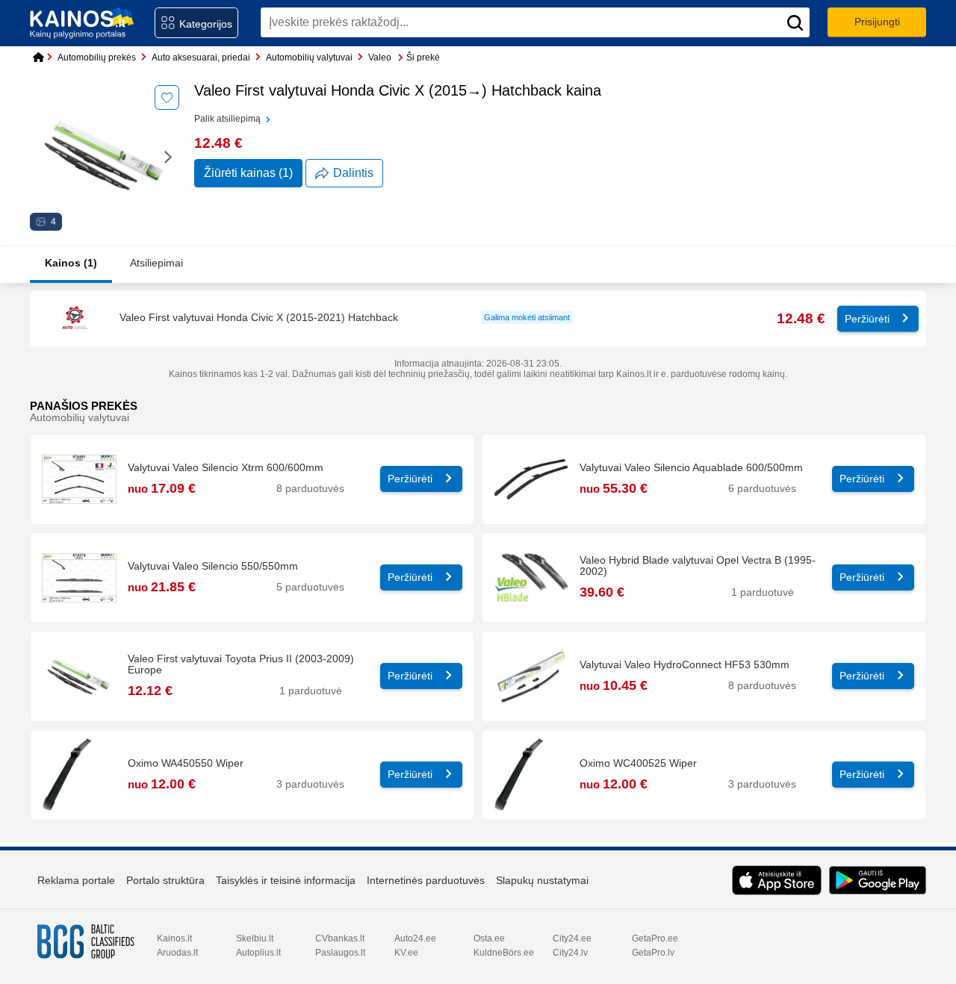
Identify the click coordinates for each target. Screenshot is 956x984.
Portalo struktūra (165, 880)
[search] (795, 22)
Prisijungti (877, 22)
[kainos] (82, 23)
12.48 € (801, 318)
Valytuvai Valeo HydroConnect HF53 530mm (684, 664)
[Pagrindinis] (36, 58)
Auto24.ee (415, 938)
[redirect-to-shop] (75, 318)
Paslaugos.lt (340, 952)
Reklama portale (76, 880)
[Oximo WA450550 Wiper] (79, 775)
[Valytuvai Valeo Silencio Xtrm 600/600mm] (79, 479)
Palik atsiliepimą (228, 118)
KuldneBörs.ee (504, 952)
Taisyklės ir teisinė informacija (286, 880)
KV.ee (406, 952)
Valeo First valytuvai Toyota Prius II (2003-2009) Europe (241, 664)
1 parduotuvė (762, 592)
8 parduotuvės (310, 488)
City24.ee (572, 938)
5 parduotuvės (310, 587)
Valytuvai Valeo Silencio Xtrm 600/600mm (225, 467)
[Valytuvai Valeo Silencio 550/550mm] (79, 578)
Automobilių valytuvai (79, 417)
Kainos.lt (174, 938)
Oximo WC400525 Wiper (638, 763)
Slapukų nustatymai (542, 880)
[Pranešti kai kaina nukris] (167, 97)
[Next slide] (168, 156)
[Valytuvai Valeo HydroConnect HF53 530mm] (531, 676)
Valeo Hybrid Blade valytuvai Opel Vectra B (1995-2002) (698, 566)
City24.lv (570, 952)
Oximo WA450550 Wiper (185, 763)
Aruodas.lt (177, 952)
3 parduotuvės (310, 784)
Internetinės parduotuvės (426, 880)
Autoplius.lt (258, 952)
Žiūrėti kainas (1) (248, 172)
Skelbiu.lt (254, 938)
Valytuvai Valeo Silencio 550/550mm (213, 566)
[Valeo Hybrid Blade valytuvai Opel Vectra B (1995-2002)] (531, 578)
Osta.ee (489, 938)
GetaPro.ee (655, 938)
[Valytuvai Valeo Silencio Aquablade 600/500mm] (531, 479)
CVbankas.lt (339, 938)
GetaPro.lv (653, 952)
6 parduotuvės (762, 488)
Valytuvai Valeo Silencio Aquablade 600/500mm (691, 467)
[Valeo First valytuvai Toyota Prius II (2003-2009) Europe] (79, 676)
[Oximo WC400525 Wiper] (531, 775)
